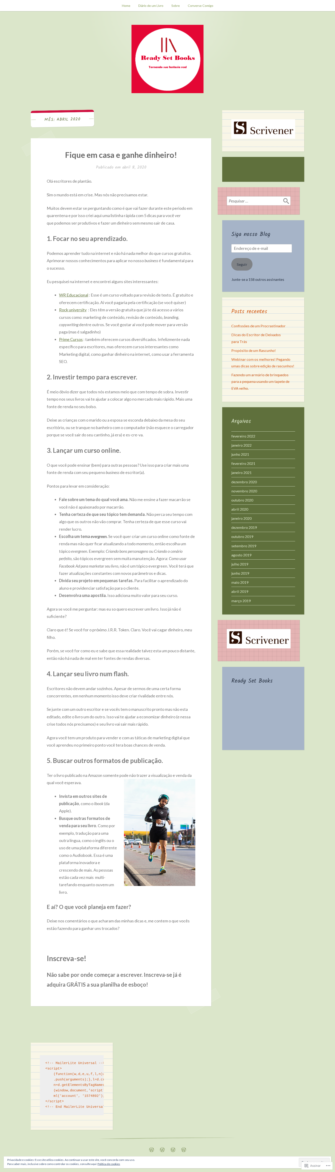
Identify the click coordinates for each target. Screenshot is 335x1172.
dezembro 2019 (244, 527)
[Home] (151, 1148)
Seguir (242, 264)
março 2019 (241, 601)
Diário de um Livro (150, 6)
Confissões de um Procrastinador (258, 326)
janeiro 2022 (241, 445)
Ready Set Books (252, 681)
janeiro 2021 (241, 472)
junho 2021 (240, 454)
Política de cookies (109, 1164)
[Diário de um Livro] (162, 1148)
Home (126, 6)
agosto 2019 (241, 555)
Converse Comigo (200, 6)
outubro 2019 (242, 536)
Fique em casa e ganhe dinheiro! (121, 154)
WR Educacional (73, 294)
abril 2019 (239, 591)
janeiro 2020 (241, 518)
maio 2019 (239, 582)
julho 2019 (239, 564)
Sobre (175, 6)
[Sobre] (173, 1148)
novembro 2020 (244, 491)
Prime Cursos (71, 339)
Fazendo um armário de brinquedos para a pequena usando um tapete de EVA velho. (260, 381)
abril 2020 (239, 509)
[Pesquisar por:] (259, 200)
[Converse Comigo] (183, 1148)
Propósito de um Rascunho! (253, 350)
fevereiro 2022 (243, 436)
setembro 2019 (243, 546)
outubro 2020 (242, 500)
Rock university (73, 309)
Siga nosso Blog (250, 234)
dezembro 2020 (244, 482)
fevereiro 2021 (243, 463)
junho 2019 (240, 573)
